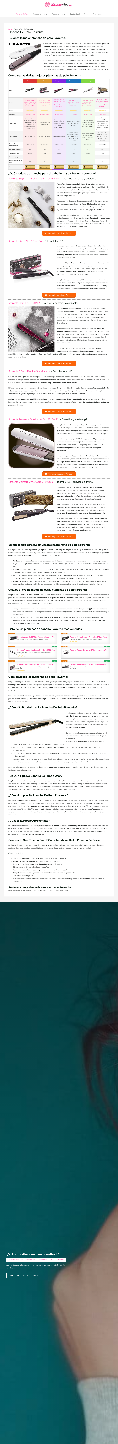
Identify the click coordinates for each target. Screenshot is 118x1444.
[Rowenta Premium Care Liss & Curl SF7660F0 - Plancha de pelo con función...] (88, 90)
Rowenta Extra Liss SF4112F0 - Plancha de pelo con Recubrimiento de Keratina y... (59, 103)
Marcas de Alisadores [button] (15, 1280)
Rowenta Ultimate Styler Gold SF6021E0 (30, 502)
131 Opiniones (73, 114)
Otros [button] (86, 14)
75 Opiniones (102, 114)
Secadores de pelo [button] (40, 14)
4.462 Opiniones (30, 114)
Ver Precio (31, 167)
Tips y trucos (97, 14)
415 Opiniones (59, 114)
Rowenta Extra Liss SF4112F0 (24, 303)
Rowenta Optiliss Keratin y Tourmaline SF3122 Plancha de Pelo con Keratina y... (89, 657)
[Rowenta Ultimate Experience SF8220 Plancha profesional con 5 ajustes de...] (65, 672)
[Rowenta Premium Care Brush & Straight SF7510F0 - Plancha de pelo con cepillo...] (13, 673)
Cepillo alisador (75, 14)
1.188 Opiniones (44, 114)
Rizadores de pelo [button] (58, 14)
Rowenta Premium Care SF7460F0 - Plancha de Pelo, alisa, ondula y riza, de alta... (89, 685)
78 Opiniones (88, 114)
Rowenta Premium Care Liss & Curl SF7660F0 (33, 439)
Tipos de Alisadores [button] (57, 1280)
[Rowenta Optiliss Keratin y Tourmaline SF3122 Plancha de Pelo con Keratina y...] (30, 90)
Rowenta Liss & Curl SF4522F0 (25, 241)
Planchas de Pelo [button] (22, 14)
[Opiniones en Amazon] (30, 110)
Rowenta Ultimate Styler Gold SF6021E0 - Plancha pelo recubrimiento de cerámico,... (102, 103)
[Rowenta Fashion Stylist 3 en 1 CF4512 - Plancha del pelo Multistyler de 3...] (73, 90)
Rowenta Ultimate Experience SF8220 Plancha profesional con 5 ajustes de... (89, 670)
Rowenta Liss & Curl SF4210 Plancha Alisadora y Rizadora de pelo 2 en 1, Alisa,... (36, 657)
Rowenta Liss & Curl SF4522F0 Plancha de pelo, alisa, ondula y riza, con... (36, 685)
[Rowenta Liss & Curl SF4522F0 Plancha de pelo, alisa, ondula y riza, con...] (44, 90)
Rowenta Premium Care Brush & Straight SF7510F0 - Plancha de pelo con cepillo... (36, 670)
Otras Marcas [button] (30, 1280)
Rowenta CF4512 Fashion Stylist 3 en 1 (29, 371)
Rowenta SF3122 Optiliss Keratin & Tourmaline (33, 178)
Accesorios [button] (43, 1280)
